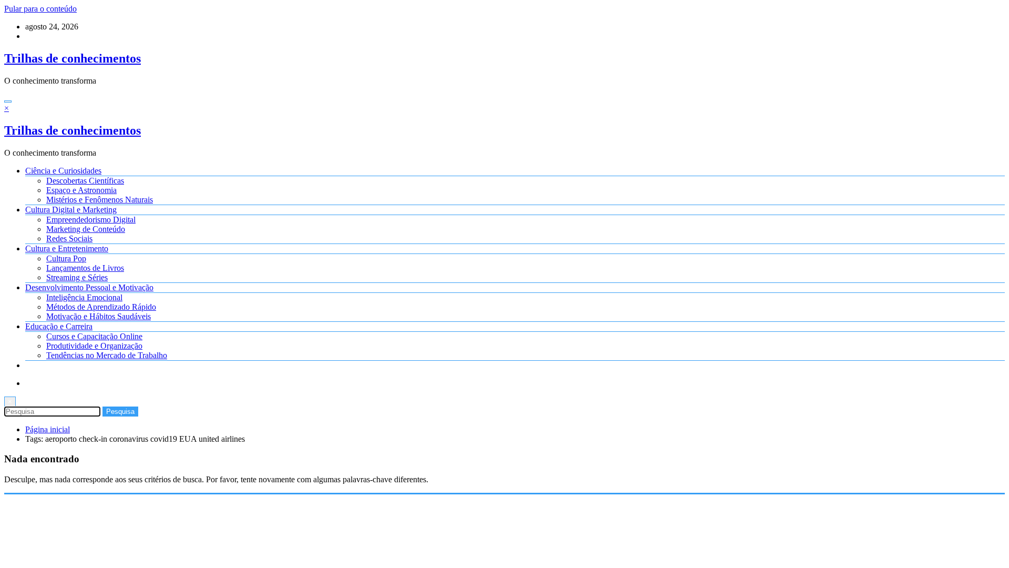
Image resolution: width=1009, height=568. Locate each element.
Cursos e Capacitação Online (94, 336)
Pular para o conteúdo (40, 8)
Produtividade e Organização (94, 345)
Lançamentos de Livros (85, 267)
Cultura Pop (66, 258)
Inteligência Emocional (84, 297)
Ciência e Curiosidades (63, 170)
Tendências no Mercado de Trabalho (106, 355)
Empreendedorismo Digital (91, 219)
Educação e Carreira (58, 326)
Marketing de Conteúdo (85, 229)
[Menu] (8, 101)
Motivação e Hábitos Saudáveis (98, 316)
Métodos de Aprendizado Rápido (101, 306)
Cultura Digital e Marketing (71, 209)
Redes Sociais (69, 238)
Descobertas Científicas (85, 180)
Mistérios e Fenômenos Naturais (99, 199)
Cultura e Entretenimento (66, 248)
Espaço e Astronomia (81, 190)
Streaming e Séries (77, 277)
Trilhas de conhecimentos (72, 58)
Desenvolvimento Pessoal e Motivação (89, 287)
